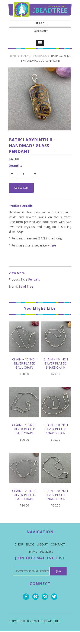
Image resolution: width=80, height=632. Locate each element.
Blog (30, 544)
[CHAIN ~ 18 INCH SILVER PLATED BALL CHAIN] (24, 420)
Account (41, 31)
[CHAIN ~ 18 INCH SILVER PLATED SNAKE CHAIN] (56, 420)
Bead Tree (26, 286)
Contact (58, 544)
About (42, 544)
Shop (19, 544)
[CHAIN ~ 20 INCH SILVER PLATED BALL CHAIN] (24, 486)
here (53, 245)
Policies (46, 552)
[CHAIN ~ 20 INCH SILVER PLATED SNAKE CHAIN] (56, 486)
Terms (32, 552)
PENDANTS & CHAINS (34, 56)
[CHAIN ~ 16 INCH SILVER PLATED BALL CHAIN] (24, 355)
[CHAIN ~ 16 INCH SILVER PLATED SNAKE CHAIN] (56, 355)
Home (12, 56)
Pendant (34, 279)
